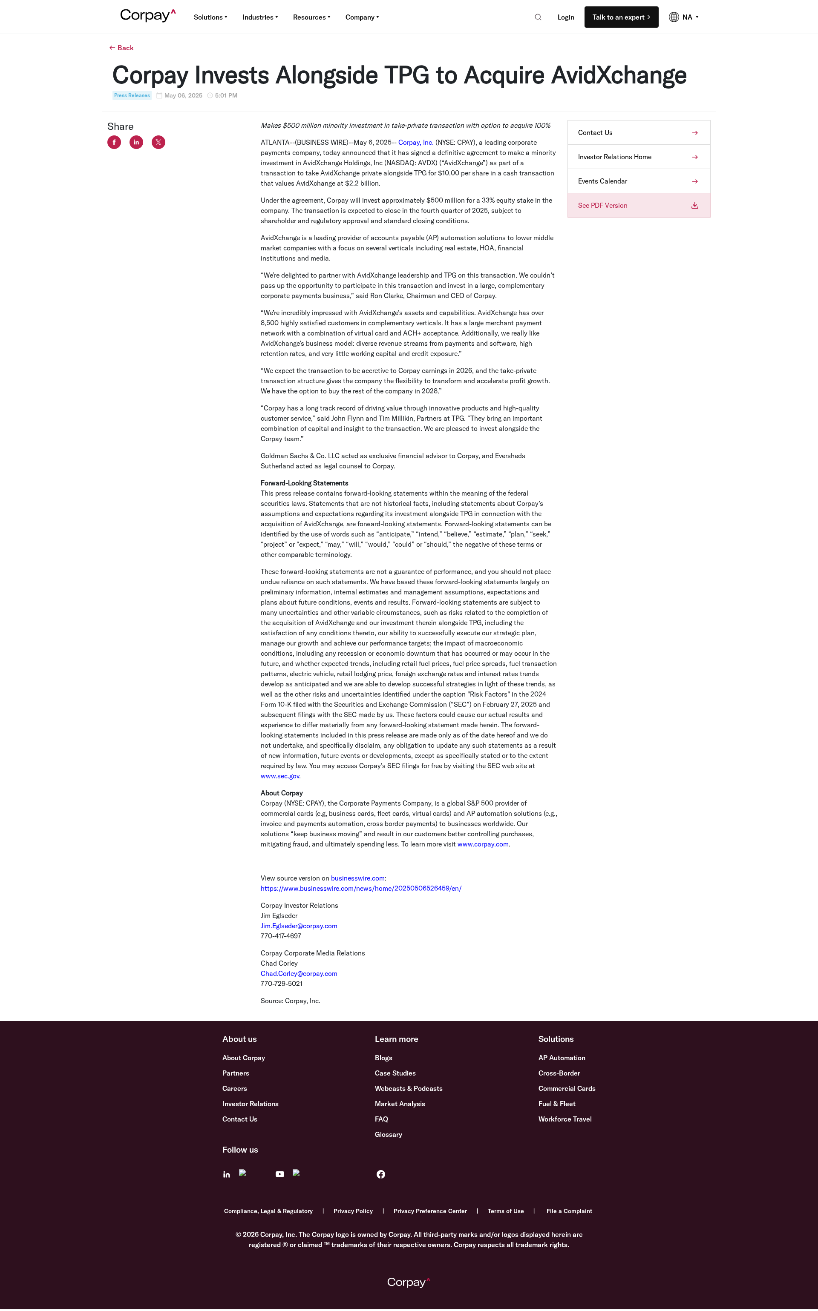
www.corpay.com (483, 844)
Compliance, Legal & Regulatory (268, 1211)
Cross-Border (559, 1073)
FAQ (381, 1119)
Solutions (208, 17)
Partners (235, 1073)
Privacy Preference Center (430, 1211)
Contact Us (239, 1119)
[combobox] (535, 17)
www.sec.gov (280, 776)
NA (687, 17)
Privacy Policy (353, 1211)
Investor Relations (250, 1103)
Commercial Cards (567, 1088)
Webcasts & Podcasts (409, 1088)
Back (126, 47)
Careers (234, 1088)
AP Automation (562, 1057)
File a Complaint (569, 1211)
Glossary (388, 1134)
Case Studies (395, 1073)
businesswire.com (358, 878)
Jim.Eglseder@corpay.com (299, 925)
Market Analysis (400, 1103)
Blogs (383, 1057)
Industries (258, 17)
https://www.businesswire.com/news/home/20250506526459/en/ (361, 888)
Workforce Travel (565, 1119)
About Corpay (243, 1057)
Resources (309, 17)
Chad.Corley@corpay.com (299, 973)
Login (566, 17)
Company (360, 17)
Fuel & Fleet (557, 1103)
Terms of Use (506, 1211)
